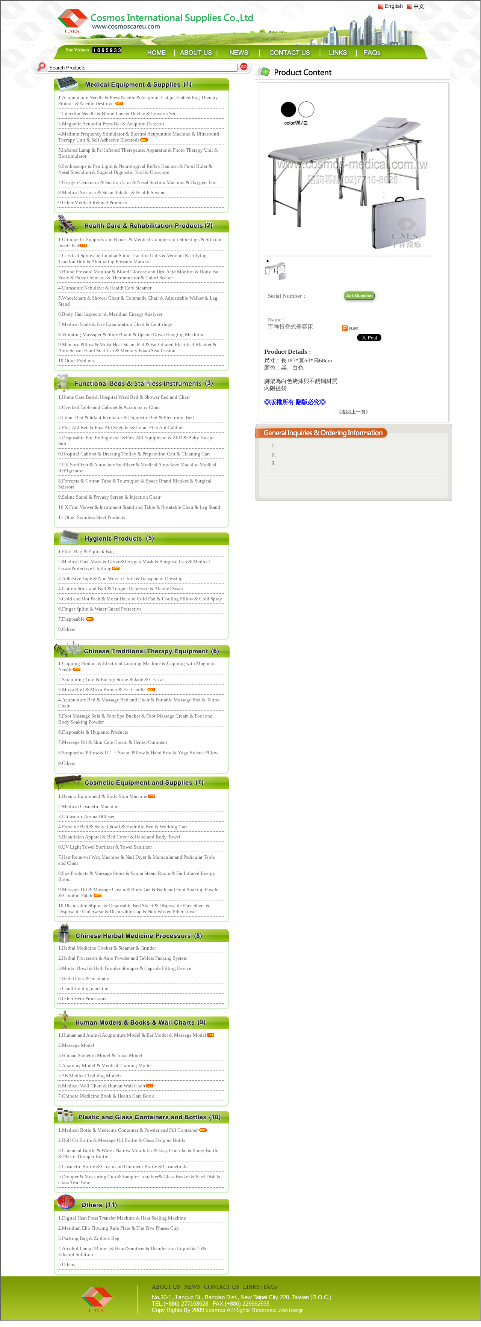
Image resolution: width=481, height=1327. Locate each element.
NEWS (192, 1287)
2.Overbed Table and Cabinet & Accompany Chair (109, 407)
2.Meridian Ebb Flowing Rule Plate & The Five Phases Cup (118, 1228)
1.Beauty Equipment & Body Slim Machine (102, 796)
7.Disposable (72, 619)
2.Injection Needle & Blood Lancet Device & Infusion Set (116, 113)
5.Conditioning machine (83, 988)
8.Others (66, 629)
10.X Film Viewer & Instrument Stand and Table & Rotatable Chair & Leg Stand (139, 507)
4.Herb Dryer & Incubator (84, 978)
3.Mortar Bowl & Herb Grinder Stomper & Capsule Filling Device (124, 968)
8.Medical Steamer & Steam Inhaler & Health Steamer (112, 192)
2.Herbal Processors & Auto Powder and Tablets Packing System (123, 958)
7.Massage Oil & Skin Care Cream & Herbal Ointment (112, 742)
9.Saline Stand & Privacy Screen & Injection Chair (109, 497)
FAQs (270, 1287)
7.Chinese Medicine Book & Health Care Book (106, 1096)
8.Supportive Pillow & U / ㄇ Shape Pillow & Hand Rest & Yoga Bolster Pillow (138, 752)
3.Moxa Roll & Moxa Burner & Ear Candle (102, 689)
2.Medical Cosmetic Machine (88, 806)
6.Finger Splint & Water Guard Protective (100, 609)
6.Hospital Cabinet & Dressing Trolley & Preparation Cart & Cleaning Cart (134, 454)
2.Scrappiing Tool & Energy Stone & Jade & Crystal (111, 679)
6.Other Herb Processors (82, 998)
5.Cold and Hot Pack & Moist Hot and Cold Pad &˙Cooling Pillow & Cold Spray (140, 599)
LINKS (251, 1287)
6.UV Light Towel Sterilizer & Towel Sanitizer (105, 847)
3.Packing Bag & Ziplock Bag (88, 1238)
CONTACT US (221, 1287)
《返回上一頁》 (353, 412)
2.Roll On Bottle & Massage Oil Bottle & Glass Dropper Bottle (122, 1140)
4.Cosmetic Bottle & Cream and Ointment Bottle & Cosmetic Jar (123, 1166)
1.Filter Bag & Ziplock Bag (86, 551)
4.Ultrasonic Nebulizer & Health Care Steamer (104, 288)
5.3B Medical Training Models (89, 1075)
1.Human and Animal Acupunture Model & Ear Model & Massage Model (132, 1035)
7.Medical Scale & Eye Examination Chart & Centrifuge (115, 324)
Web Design (291, 1310)
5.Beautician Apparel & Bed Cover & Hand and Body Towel (119, 837)
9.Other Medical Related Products (92, 202)
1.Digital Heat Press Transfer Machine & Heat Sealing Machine (122, 1218)
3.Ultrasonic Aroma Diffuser (86, 816)
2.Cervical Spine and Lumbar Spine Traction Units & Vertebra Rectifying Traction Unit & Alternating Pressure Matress (132, 258)
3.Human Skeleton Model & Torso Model (100, 1055)
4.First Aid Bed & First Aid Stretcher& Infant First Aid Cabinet (121, 427)
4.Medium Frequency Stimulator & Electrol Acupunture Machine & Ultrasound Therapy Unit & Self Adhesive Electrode (138, 137)
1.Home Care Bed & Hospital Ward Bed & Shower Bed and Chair (124, 397)
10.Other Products (76, 360)
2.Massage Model (76, 1045)
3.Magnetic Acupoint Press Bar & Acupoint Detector (111, 124)
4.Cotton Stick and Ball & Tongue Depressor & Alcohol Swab (120, 588)
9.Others (66, 763)
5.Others (66, 1264)
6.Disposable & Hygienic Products (93, 732)
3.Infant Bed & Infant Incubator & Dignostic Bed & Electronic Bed (126, 417)
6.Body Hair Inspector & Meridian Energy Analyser (110, 314)
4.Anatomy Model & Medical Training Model (105, 1065)
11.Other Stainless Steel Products (91, 517)
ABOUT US (166, 1287)
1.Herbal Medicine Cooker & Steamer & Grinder (107, 948)
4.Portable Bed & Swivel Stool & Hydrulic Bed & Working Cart (122, 826)
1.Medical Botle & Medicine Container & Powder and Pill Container (128, 1130)
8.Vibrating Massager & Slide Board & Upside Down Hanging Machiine (131, 334)
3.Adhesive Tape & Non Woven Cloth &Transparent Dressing (120, 578)
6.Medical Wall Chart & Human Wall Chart (101, 1086)
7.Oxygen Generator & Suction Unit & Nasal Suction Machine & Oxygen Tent (137, 182)
